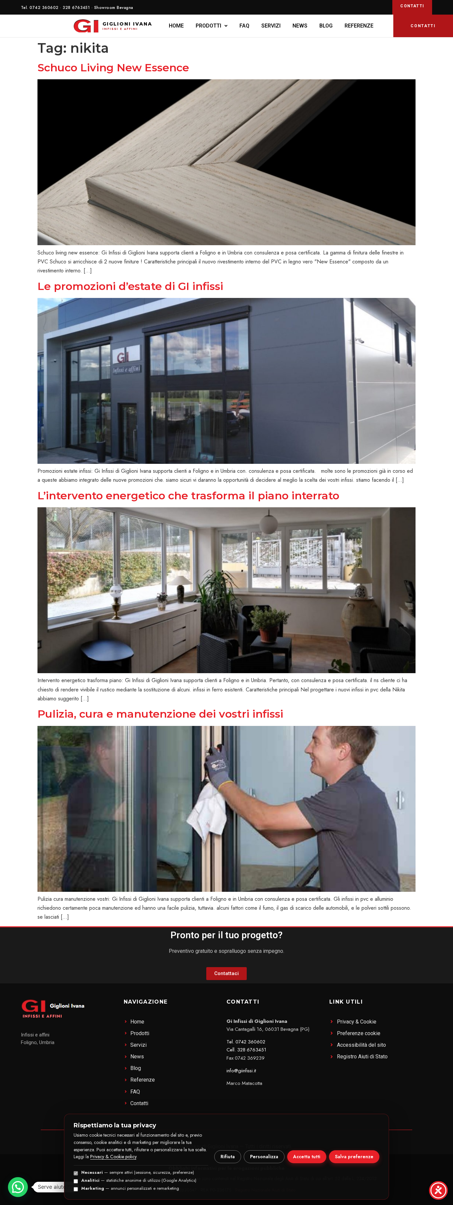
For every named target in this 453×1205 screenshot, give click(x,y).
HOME (176, 26)
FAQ (244, 26)
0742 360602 (44, 8)
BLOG (326, 26)
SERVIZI (271, 26)
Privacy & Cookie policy (113, 1156)
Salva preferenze (354, 1156)
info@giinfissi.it (241, 1070)
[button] (211, 26)
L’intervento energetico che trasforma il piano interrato (188, 495)
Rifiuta (228, 1156)
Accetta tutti (306, 1156)
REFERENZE (359, 26)
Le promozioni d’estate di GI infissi (130, 286)
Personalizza (264, 1156)
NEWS (299, 26)
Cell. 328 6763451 (246, 1049)
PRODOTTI (208, 26)
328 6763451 (76, 8)
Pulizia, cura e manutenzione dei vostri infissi (160, 713)
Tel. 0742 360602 (246, 1041)
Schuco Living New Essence (113, 67)
